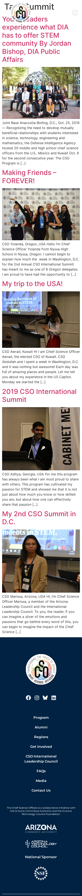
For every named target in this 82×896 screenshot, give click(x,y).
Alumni (41, 727)
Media (41, 781)
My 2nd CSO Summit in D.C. (39, 518)
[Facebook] (28, 697)
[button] (75, 13)
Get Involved (41, 747)
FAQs (41, 771)
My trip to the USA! (32, 284)
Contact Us (41, 790)
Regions (41, 737)
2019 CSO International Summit (39, 395)
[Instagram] (36, 697)
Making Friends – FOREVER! (29, 176)
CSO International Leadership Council (41, 758)
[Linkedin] (53, 697)
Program (41, 718)
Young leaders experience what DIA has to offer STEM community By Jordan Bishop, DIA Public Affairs (36, 39)
